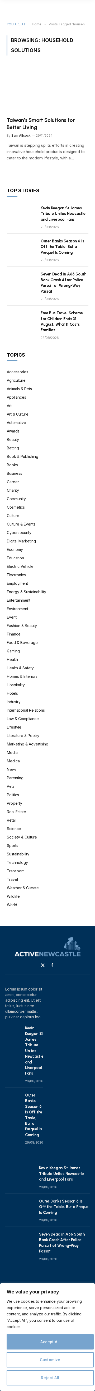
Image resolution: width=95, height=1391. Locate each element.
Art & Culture (17, 414)
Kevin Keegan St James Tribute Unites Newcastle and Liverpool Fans (63, 214)
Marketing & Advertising (27, 744)
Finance (14, 634)
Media (12, 752)
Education (15, 558)
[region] (47, 1337)
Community (16, 498)
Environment (17, 608)
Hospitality (16, 685)
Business (14, 473)
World (12, 904)
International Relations (26, 710)
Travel (12, 879)
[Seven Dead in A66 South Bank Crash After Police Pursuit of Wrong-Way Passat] (21, 281)
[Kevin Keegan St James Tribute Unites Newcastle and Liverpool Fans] (21, 215)
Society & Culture (22, 837)
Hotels (12, 693)
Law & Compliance (23, 718)
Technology (17, 862)
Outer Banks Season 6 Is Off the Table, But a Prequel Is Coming (62, 247)
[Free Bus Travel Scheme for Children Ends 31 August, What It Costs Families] (21, 320)
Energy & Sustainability (26, 591)
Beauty (13, 439)
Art (9, 405)
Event (12, 617)
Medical (14, 761)
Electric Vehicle (20, 566)
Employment (17, 583)
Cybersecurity (19, 532)
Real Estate (16, 811)
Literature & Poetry (23, 735)
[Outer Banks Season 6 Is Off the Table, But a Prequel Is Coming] (21, 248)
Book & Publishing (22, 456)
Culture (13, 515)
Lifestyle (14, 727)
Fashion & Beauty (22, 625)
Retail (11, 820)
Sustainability (18, 854)
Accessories (17, 372)
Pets (11, 786)
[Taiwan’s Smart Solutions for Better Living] (47, 89)
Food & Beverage (22, 642)
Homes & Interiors (22, 676)
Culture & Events (21, 524)
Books (12, 465)
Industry (14, 701)
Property (14, 803)
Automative (16, 422)
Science (14, 828)
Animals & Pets (19, 388)
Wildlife (13, 896)
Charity (13, 490)
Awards (13, 431)
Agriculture (16, 380)
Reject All (50, 1377)
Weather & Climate (23, 888)
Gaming (13, 651)
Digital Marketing (21, 541)
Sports (12, 845)
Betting (13, 448)
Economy (15, 549)
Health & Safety (20, 668)
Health (12, 659)
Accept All (50, 1341)
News (12, 769)
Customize (50, 1359)
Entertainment (18, 600)
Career (13, 482)
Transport (15, 871)
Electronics (16, 575)
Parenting (15, 778)
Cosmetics (16, 507)
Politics (13, 795)
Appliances (16, 397)
